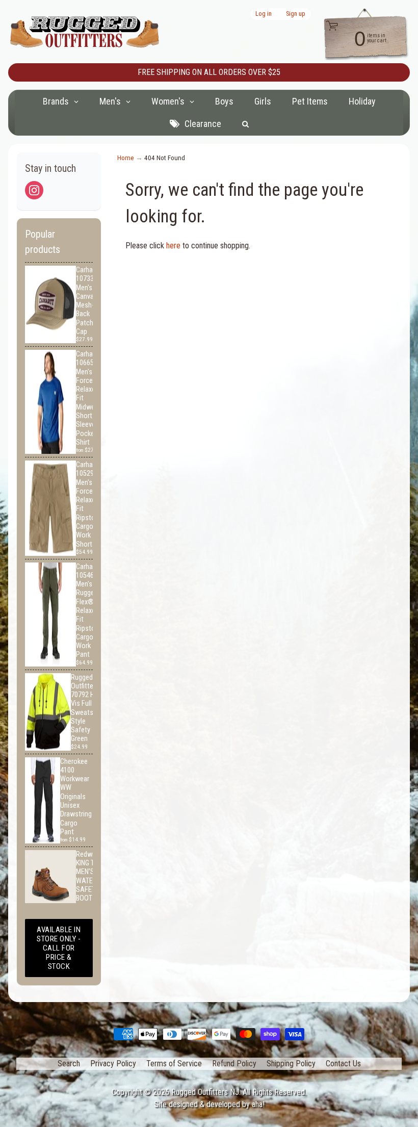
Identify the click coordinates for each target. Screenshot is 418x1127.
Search (69, 1063)
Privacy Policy (113, 1063)
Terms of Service (174, 1063)
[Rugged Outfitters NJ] (84, 31)
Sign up (295, 14)
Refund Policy (234, 1063)
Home (125, 157)
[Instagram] (34, 190)
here (173, 245)
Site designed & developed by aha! (209, 1104)
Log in (263, 14)
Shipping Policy (291, 1063)
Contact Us (343, 1063)
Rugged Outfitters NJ (205, 1092)
